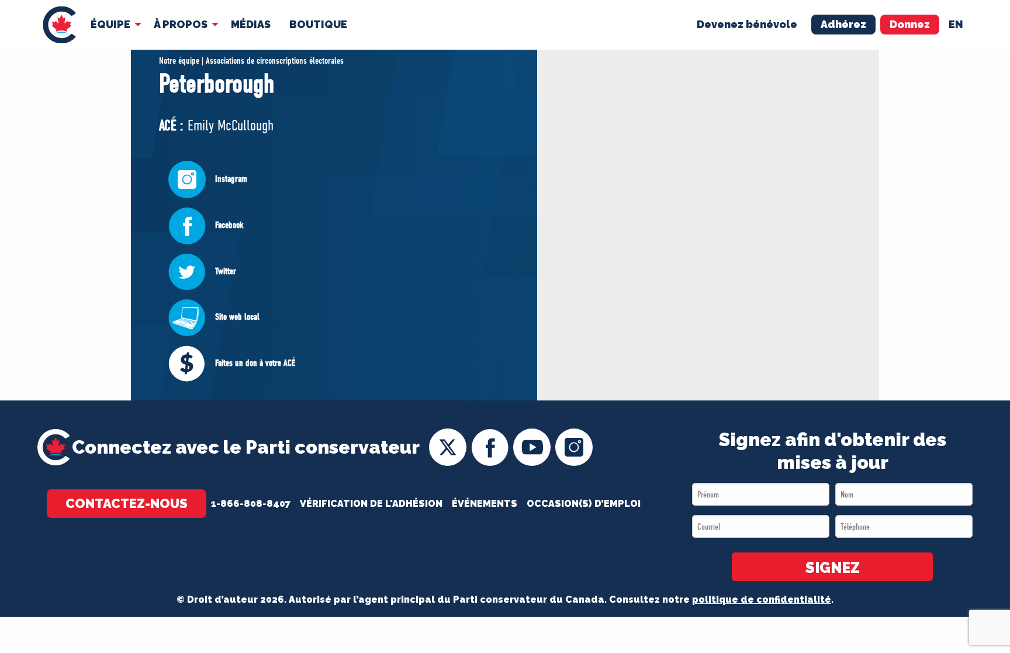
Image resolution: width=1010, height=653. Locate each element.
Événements (484, 503)
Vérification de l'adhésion (371, 503)
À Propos (180, 24)
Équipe (110, 24)
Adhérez (843, 24)
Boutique (318, 24)
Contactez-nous (126, 503)
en (956, 24)
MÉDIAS (251, 24)
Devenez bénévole (747, 24)
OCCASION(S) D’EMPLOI (584, 503)
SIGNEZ (832, 567)
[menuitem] (59, 25)
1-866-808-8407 (250, 503)
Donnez (910, 24)
